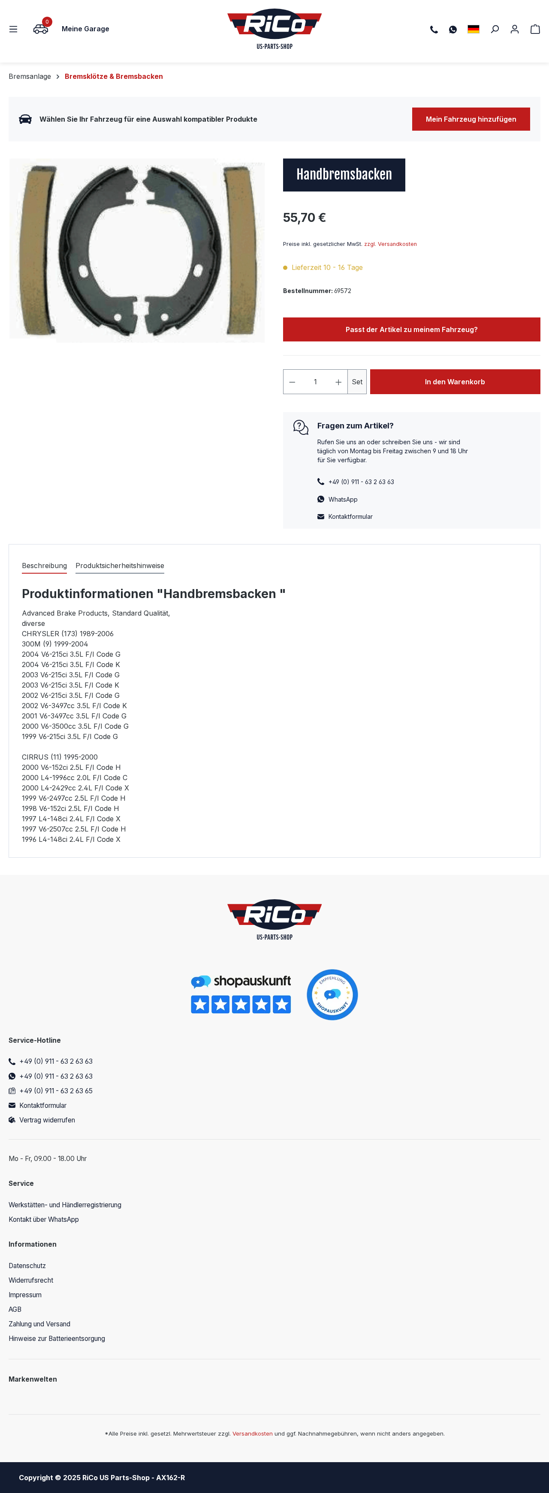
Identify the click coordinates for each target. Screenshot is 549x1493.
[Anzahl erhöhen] (339, 381)
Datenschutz (27, 1266)
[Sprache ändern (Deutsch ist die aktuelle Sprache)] (473, 28)
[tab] (44, 566)
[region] (137, 251)
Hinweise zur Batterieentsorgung (57, 1338)
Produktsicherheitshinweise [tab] (119, 565)
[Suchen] (494, 28)
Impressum (25, 1295)
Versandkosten (252, 1433)
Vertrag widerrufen (47, 1120)
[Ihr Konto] (514, 28)
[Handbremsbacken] (137, 251)
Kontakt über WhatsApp (44, 1219)
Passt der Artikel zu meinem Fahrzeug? (412, 329)
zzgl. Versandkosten (390, 244)
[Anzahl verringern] (292, 381)
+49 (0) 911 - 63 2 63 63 (56, 1061)
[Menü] (16, 29)
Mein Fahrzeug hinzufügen (471, 119)
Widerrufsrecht (31, 1280)
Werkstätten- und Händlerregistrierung (65, 1205)
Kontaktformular (351, 516)
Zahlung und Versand (39, 1324)
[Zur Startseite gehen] (274, 29)
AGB (15, 1309)
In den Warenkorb (455, 381)
